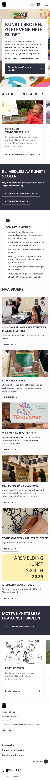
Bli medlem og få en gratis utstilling (20, 68)
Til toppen (38, 761)
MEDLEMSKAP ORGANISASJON (19, 193)
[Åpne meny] (46, 4)
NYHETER (8, 344)
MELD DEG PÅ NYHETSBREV (18, 627)
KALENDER (9, 397)
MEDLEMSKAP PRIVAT (15, 201)
